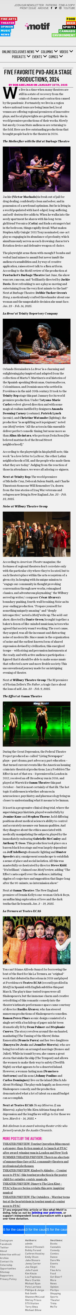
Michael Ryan (32, 1284)
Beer (71, 23)
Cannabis (67, 31)
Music (5, 30)
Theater (7, 23)
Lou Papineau (33, 1277)
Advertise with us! (10, 1255)
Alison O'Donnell (34, 1247)
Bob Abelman (23, 85)
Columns (47, 52)
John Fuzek (31, 1270)
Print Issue (28, 8)
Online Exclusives (14, 52)
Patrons (51, 5)
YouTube (69, 8)
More (53, 1280)
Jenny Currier (33, 1264)
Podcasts (19, 57)
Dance (54, 1257)
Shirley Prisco (33, 1300)
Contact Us (6, 1262)
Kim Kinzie (31, 1274)
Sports (54, 1297)
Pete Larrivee (33, 1287)
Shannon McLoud (34, 1297)
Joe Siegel (31, 1267)
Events (37, 57)
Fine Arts (8, 19)
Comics (53, 57)
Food (71, 19)
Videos (64, 52)
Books (53, 1244)
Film (52, 1267)
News (5, 34)
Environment (63, 35)
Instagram (60, 8)
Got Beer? (56, 1277)
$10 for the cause (35, 1229)
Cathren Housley (34, 1254)
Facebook (51, 8)
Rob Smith (31, 1293)
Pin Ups (54, 1290)
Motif (38, 26)
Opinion (7, 26)
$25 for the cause (56, 1229)
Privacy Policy (8, 1279)
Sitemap (5, 1272)
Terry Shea (31, 1307)
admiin (28, 1244)
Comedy (55, 1250)
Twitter (56, 8)
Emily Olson (31, 1257)
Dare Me (55, 1260)
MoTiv (53, 1307)
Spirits (69, 27)
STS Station (32, 1303)
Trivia (53, 1303)
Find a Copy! (67, 5)
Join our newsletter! (29, 5)
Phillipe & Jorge (34, 1290)
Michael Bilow (33, 1310)
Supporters (6, 1276)
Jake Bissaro (32, 1260)
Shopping (55, 1293)
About (3, 1251)
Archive (43, 8)
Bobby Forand (33, 1250)
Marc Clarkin (32, 1280)
